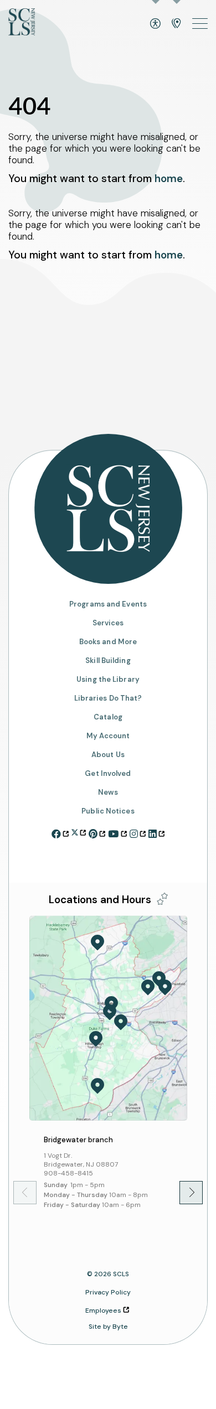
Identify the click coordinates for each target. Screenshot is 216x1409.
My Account (108, 736)
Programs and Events (108, 604)
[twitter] (78, 831)
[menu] (200, 23)
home (169, 178)
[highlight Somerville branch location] (109, 1012)
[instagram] (138, 832)
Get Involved (108, 774)
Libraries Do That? (108, 698)
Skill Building (107, 660)
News (107, 792)
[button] (183, 1192)
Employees (103, 1310)
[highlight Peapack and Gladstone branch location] (97, 942)
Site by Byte (108, 1326)
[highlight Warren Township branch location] (148, 987)
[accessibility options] (155, 23)
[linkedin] (156, 832)
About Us (108, 755)
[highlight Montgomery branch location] (97, 1085)
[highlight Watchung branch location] (159, 979)
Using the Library (108, 679)
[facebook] (60, 832)
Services (108, 623)
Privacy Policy (108, 1292)
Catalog (108, 717)
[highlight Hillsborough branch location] (95, 1038)
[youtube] (117, 832)
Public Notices (107, 811)
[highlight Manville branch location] (120, 1022)
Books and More (108, 641)
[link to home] (21, 23)
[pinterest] (97, 832)
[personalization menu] (162, 899)
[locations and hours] (176, 23)
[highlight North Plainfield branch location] (165, 987)
